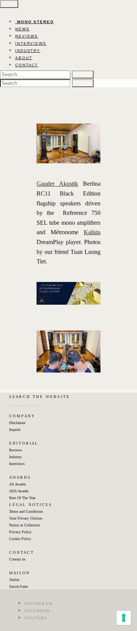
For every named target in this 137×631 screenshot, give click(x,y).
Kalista (92, 232)
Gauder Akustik (57, 183)
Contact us (17, 559)
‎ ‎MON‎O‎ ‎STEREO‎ (34, 22)
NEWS (22, 29)
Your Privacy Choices (25, 518)
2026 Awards (19, 491)
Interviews (17, 464)
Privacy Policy (20, 532)
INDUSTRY (27, 51)
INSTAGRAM (38, 603)
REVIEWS (26, 36)
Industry (15, 457)
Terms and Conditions (26, 511)
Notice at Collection (24, 525)
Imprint (15, 429)
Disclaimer (17, 423)
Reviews (15, 450)
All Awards (17, 484)
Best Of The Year (22, 498)
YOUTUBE (35, 618)
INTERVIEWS (30, 43)
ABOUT (23, 58)
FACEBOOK (37, 611)
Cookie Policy (20, 539)
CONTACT (26, 65)
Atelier (14, 580)
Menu (9, 4)
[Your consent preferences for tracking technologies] (123, 618)
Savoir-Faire (18, 586)
